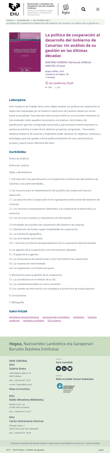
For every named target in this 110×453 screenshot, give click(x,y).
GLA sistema (54, 320)
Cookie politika (92, 443)
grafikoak (14, 320)
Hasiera (10, 20)
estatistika (78, 317)
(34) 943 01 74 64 (23, 432)
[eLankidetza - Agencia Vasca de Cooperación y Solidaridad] (78, 388)
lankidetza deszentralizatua (24, 317)
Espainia (92, 317)
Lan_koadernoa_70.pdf (61, 82)
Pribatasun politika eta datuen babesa (28, 443)
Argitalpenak (23, 20)
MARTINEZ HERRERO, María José (62, 62)
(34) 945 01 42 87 (23, 411)
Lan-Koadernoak (41, 20)
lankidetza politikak (33, 320)
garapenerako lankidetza (56, 317)
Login (101, 449)
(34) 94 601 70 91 (23, 380)
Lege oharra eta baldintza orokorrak (66, 443)
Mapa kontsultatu (19, 389)
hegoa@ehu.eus (24, 384)
